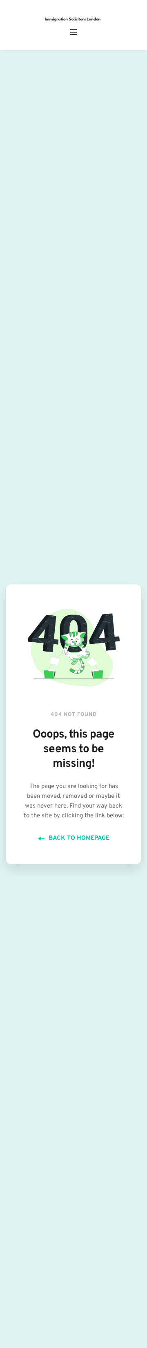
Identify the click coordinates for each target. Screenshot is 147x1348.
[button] (73, 32)
